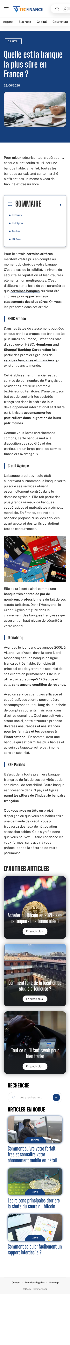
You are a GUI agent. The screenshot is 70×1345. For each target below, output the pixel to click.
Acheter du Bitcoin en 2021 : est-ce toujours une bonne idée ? (35, 918)
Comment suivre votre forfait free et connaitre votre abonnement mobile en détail (32, 1154)
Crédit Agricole (17, 223)
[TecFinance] (28, 9)
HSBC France (17, 215)
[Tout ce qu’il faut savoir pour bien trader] (35, 1042)
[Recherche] (57, 9)
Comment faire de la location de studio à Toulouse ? (35, 986)
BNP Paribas (17, 239)
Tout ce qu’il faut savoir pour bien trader (35, 1053)
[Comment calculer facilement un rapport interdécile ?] (35, 1227)
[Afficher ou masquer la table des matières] (51, 204)
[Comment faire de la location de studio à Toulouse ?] (35, 975)
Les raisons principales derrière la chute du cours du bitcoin (34, 1203)
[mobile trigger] (7, 9)
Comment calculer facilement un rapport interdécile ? (35, 1249)
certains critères (39, 254)
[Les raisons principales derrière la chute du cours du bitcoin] (35, 1181)
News (35, 1192)
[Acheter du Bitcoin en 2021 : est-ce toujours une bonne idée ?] (35, 907)
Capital (13, 41)
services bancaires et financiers (29, 360)
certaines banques (25, 291)
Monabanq (16, 231)
